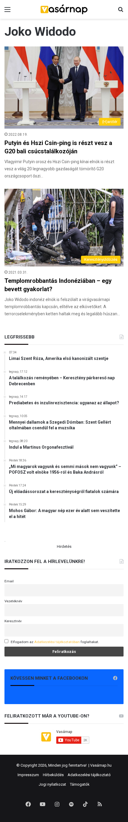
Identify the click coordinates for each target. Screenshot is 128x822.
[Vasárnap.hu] (64, 9)
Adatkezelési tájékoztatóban (57, 642)
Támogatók (80, 784)
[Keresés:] (121, 11)
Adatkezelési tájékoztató (89, 775)
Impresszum (28, 775)
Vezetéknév (13, 601)
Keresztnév (13, 621)
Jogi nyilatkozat (52, 784)
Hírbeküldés (53, 775)
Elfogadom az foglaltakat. (55, 642)
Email (9, 581)
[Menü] (7, 11)
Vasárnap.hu (101, 765)
